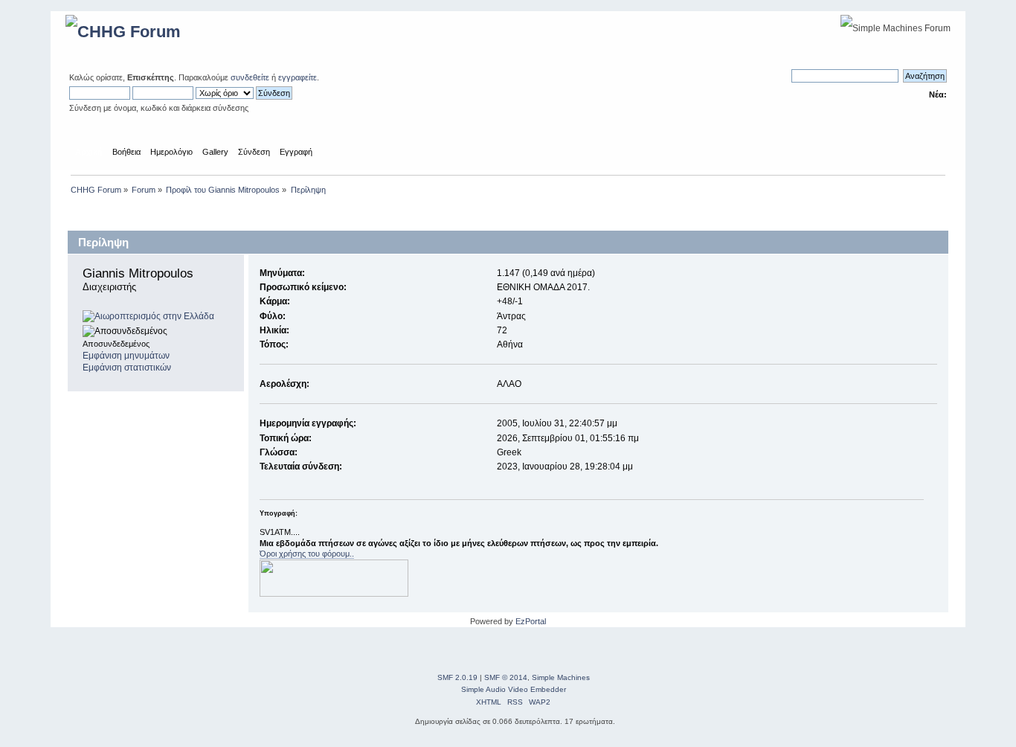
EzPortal (530, 621)
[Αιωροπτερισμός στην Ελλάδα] (148, 316)
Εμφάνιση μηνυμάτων (126, 355)
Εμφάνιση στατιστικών (127, 367)
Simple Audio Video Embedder (513, 689)
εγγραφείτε (297, 77)
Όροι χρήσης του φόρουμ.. (307, 553)
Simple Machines (561, 677)
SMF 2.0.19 (457, 677)
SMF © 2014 (505, 677)
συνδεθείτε (250, 77)
